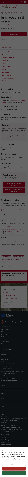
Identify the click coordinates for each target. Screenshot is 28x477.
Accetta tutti (14, 473)
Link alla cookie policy (15, 460)
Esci (14, 469)
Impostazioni (14, 465)
